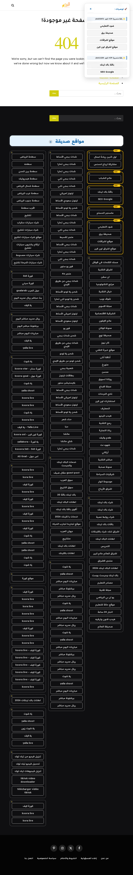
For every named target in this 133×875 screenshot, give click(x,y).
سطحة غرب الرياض (27, 193)
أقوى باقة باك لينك (66, 509)
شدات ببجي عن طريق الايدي (66, 282)
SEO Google (105, 199)
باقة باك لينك (105, 191)
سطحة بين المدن (27, 171)
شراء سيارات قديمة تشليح (28, 262)
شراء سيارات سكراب (28, 222)
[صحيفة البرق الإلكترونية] (66, 5)
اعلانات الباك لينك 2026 (105, 568)
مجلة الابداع (105, 386)
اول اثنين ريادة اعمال (105, 156)
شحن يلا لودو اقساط (66, 207)
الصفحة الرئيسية (108, 83)
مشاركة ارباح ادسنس (105, 164)
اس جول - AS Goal (28, 456)
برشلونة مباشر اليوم (28, 325)
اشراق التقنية (105, 269)
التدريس (105, 546)
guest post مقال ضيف (66, 472)
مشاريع (66, 538)
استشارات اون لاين (105, 401)
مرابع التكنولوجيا (105, 284)
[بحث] (13, 5)
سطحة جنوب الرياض (28, 200)
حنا (66, 426)
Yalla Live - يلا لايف (27, 427)
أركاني (105, 452)
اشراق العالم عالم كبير (105, 553)
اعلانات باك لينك (66, 545)
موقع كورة (28, 578)
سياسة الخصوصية (46, 859)
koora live (28, 397)
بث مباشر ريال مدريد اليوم (28, 297)
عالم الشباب (105, 178)
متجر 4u (66, 273)
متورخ (105, 364)
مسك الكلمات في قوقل (105, 262)
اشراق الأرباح (105, 488)
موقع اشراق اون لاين (105, 248)
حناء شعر (67, 419)
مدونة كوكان (105, 328)
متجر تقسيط (66, 237)
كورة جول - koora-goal (28, 375)
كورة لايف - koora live (27, 650)
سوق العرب (66, 480)
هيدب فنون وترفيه (105, 619)
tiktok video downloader (28, 780)
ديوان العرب (66, 531)
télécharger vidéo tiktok (28, 791)
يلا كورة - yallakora (27, 441)
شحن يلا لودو (66, 353)
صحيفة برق (105, 234)
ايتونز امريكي (66, 193)
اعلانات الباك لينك (105, 538)
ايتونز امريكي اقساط (66, 313)
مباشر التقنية (105, 459)
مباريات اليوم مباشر (66, 581)
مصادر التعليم (105, 582)
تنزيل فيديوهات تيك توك (28, 771)
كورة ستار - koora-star (28, 368)
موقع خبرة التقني (105, 350)
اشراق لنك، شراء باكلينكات (105, 531)
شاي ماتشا (66, 441)
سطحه (28, 164)
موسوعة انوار (105, 481)
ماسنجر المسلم (105, 212)
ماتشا (66, 433)
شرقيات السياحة (105, 474)
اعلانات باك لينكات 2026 (28, 700)
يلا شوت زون (28, 728)
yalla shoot (66, 573)
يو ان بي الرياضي (105, 597)
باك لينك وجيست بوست (105, 575)
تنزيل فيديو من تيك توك (28, 756)
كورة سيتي (28, 283)
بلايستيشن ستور (66, 382)
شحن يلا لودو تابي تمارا (66, 299)
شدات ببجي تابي (66, 178)
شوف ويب (105, 298)
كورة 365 (28, 275)
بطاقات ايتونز (66, 375)
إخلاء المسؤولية (89, 859)
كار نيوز (105, 342)
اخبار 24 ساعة (105, 611)
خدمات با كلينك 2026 (66, 516)
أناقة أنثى (105, 357)
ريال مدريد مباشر (66, 595)
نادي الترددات (105, 393)
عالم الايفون (105, 320)
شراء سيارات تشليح (27, 229)
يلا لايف (28, 305)
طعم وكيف (105, 437)
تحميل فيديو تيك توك (28, 763)
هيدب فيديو (105, 415)
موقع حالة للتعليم (105, 604)
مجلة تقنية (105, 590)
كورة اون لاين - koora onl (28, 434)
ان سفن (105, 276)
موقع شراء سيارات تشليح (28, 237)
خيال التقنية (105, 291)
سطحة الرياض (28, 156)
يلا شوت (66, 566)
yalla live (28, 347)
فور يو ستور (66, 266)
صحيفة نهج (105, 335)
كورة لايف (28, 484)
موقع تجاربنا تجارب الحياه (66, 523)
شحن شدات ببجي (66, 335)
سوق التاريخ (66, 487)
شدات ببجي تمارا (66, 164)
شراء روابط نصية (105, 516)
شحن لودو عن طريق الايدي (66, 360)
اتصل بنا (28, 859)
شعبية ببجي (66, 368)
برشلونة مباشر (66, 588)
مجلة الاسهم (105, 306)
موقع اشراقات (105, 241)
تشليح (27, 215)
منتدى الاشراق (105, 560)
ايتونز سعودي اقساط (66, 200)
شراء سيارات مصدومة (28, 255)
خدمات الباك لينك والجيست (66, 464)
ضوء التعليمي (105, 226)
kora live (28, 477)
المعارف (105, 408)
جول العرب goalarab (27, 290)
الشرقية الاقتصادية (105, 313)
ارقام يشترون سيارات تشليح (27, 246)
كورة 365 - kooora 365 (28, 449)
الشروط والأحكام (68, 859)
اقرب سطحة (28, 207)
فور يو (66, 328)
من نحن (105, 859)
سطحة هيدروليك (28, 178)
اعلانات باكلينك (66, 553)
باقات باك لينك (105, 524)
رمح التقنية (105, 423)
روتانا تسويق (105, 379)
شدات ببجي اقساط (66, 156)
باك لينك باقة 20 (66, 494)
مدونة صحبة (105, 466)
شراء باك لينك (105, 502)
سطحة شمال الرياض (27, 185)
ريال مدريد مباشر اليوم (28, 318)
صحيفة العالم (105, 626)
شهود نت (105, 445)
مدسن (105, 371)
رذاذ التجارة (105, 430)
